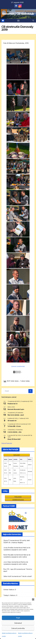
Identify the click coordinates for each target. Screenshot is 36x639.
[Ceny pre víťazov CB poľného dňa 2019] (18, 134)
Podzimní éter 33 (12, 404)
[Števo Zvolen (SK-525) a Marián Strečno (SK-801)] (18, 119)
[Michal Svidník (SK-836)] (18, 213)
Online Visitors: (9, 590)
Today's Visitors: (9, 595)
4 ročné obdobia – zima (14, 432)
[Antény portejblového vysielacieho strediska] (18, 72)
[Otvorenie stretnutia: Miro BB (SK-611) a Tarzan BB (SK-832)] (18, 103)
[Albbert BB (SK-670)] (18, 197)
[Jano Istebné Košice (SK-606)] (18, 292)
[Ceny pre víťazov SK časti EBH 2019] (18, 150)
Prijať (18, 618)
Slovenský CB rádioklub (18, 14)
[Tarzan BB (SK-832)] (18, 229)
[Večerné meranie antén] (18, 87)
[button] (33, 599)
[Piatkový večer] (18, 56)
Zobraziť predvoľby (18, 628)
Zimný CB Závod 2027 (14, 439)
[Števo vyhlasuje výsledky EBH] (18, 166)
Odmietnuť (18, 623)
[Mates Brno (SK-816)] (18, 276)
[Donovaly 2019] (18, 182)
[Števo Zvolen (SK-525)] (18, 244)
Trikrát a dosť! (26, 576)
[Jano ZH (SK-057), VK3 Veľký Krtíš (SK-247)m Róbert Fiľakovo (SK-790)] (18, 339)
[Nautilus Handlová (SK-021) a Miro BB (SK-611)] (18, 260)
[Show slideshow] (18, 366)
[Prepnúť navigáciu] (18, 20)
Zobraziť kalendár (6, 443)
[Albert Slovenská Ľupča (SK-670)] (18, 323)
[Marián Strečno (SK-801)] (18, 354)
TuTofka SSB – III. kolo (14, 426)
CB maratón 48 (12, 420)
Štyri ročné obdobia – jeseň (16, 415)
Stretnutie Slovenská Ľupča (16, 409)
